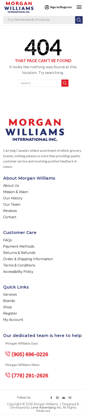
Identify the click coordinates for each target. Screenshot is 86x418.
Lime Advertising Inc (46, 407)
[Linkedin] (63, 397)
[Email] (70, 397)
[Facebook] (51, 397)
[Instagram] (57, 397)
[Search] (79, 20)
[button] (79, 7)
